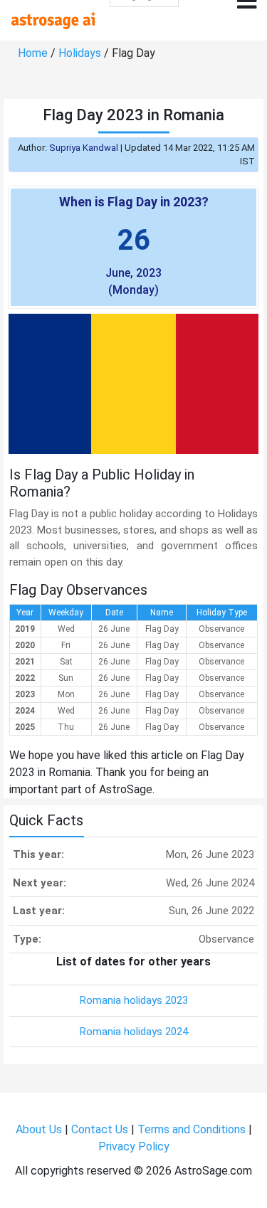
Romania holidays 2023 (134, 1000)
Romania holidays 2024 (134, 1031)
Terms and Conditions (191, 1129)
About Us (39, 1129)
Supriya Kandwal (83, 147)
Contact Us (99, 1129)
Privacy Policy (133, 1146)
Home (33, 53)
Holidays (79, 53)
